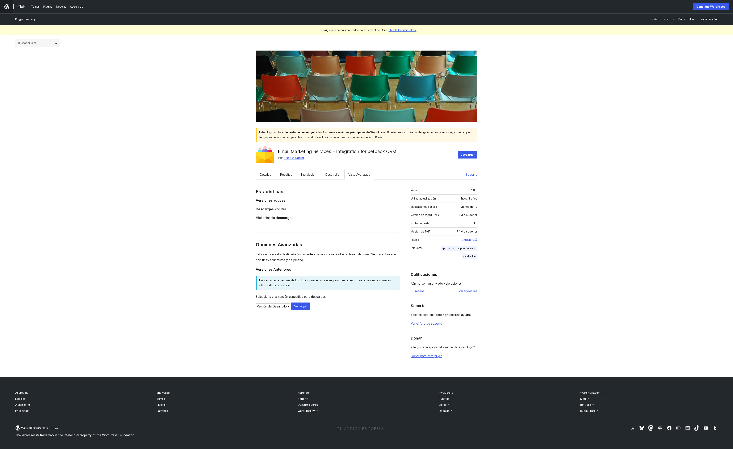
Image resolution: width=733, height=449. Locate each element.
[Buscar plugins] (56, 43)
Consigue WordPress (711, 6)
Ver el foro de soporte (426, 323)
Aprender (304, 392)
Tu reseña (418, 291)
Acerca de (21, 392)
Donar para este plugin (426, 356)
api (443, 248)
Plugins (161, 404)
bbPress (587, 404)
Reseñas (286, 174)
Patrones (162, 410)
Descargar (468, 154)
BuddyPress (589, 410)
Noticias (20, 398)
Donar (444, 404)
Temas (161, 398)
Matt (584, 398)
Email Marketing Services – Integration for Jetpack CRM (337, 151)
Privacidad (22, 410)
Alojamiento (22, 404)
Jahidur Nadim (294, 158)
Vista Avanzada (359, 174)
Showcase (163, 392)
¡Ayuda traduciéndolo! (403, 30)
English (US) (469, 239)
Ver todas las (468, 291)
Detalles (265, 174)
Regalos (446, 410)
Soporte (471, 174)
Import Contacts (467, 248)
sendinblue (469, 256)
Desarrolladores (308, 404)
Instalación (308, 174)
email (451, 248)
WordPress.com (591, 392)
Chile (55, 428)
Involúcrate (446, 392)
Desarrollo (332, 174)
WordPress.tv (308, 410)
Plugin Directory (25, 19)
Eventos (444, 398)
